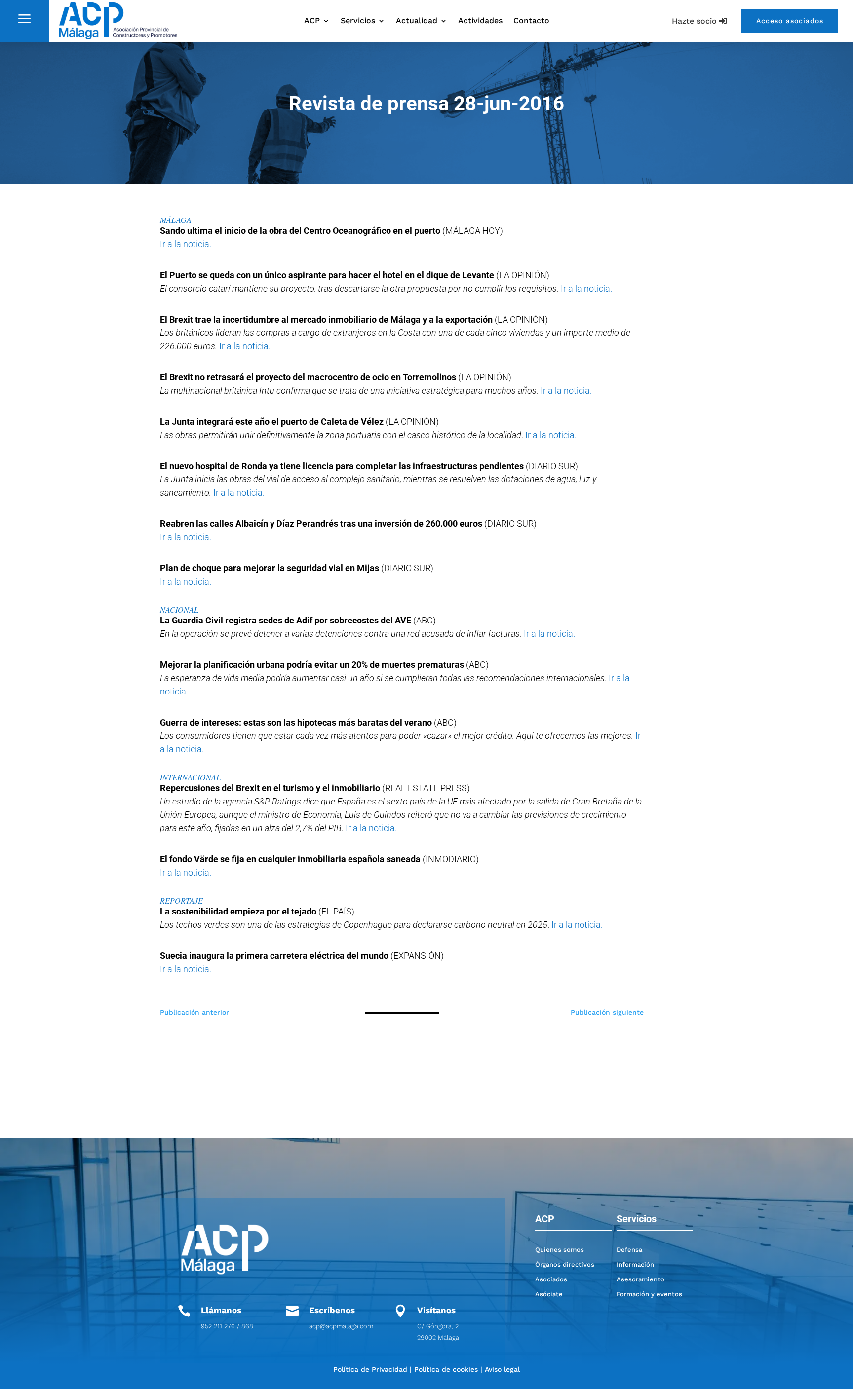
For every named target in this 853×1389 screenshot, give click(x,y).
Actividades (480, 21)
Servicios (358, 21)
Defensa (629, 1249)
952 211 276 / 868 (227, 1326)
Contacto (531, 21)
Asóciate (549, 1294)
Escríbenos (332, 1310)
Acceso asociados (789, 21)
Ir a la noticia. (185, 244)
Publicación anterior (194, 1012)
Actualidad (416, 21)
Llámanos (221, 1310)
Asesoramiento (640, 1279)
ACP (312, 21)
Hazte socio (694, 21)
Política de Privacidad (370, 1369)
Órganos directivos (564, 1264)
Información (635, 1264)
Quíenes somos (559, 1249)
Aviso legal (502, 1369)
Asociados (551, 1279)
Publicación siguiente (607, 1012)
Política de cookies (446, 1369)
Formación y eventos (649, 1294)
